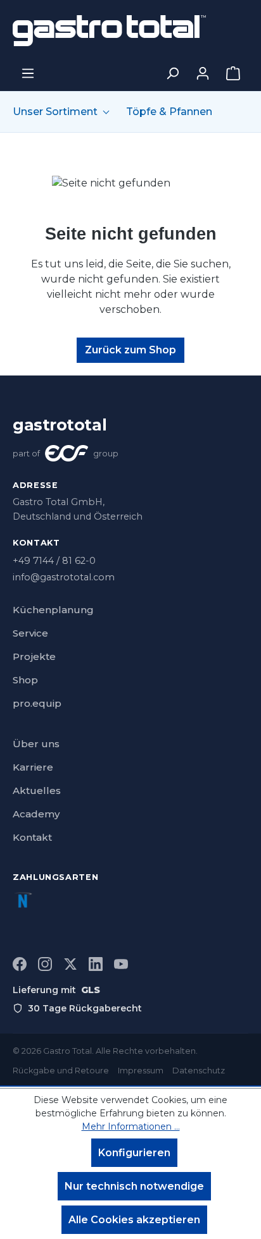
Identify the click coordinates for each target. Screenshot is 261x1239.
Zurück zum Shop (130, 350)
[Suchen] (172, 73)
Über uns (36, 744)
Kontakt (32, 837)
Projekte (34, 656)
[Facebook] (20, 964)
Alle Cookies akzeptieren (134, 1220)
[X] (70, 964)
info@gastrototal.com (64, 577)
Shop (25, 680)
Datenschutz (198, 1070)
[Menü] (28, 73)
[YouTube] (121, 964)
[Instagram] (45, 964)
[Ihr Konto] (203, 73)
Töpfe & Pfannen (169, 112)
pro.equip (37, 703)
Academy (36, 814)
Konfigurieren (134, 1153)
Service (30, 633)
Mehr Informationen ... (131, 1126)
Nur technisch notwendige (134, 1186)
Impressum (140, 1070)
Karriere (33, 767)
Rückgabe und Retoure (61, 1070)
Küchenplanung (53, 610)
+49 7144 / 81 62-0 (54, 560)
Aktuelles (37, 790)
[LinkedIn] (96, 964)
